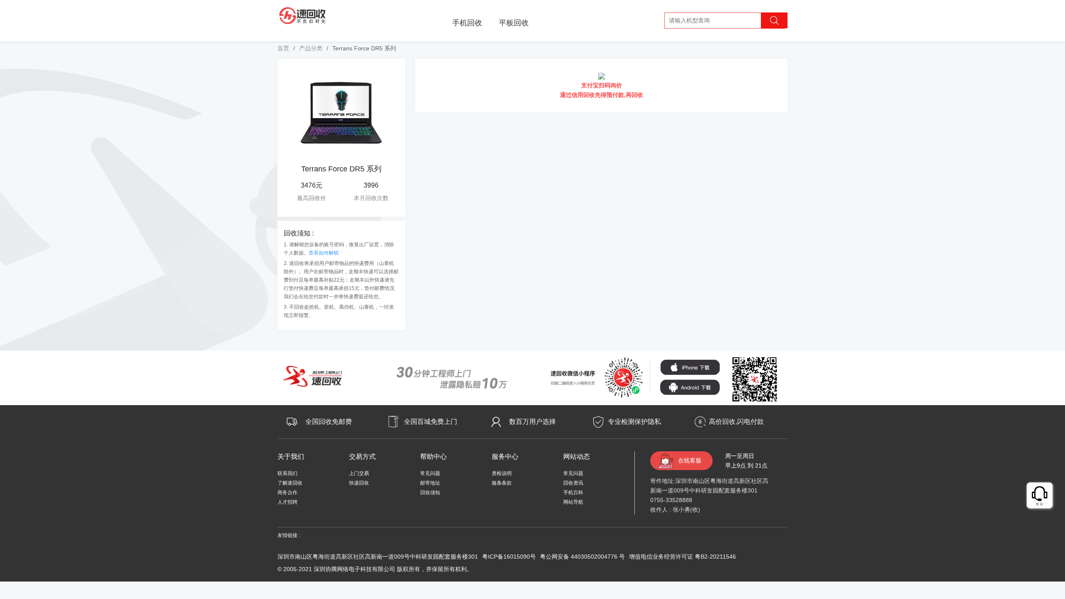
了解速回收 (289, 483)
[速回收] (302, 14)
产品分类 (310, 48)
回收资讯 (573, 483)
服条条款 (502, 483)
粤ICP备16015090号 (509, 556)
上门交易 (359, 473)
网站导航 (573, 502)
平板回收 (514, 23)
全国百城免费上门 (430, 421)
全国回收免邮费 (328, 421)
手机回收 (467, 23)
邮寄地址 (430, 483)
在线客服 (689, 460)
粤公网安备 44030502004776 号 (582, 556)
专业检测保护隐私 (634, 421)
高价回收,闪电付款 (736, 421)
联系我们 (287, 473)
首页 (283, 48)
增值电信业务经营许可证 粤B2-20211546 (682, 556)
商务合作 (287, 492)
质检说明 (502, 473)
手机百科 (573, 492)
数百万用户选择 (532, 421)
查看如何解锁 (324, 253)
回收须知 (430, 492)
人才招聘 (287, 502)
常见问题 (430, 473)
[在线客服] (1040, 495)
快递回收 (359, 483)
